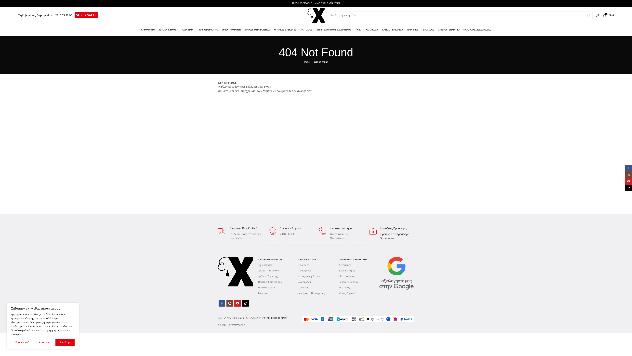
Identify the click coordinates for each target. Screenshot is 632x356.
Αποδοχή (65, 342)
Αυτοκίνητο (345, 265)
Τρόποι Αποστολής (268, 270)
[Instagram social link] (229, 303)
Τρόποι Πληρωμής (268, 276)
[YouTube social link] (237, 303)
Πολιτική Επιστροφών (270, 281)
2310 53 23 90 (63, 15)
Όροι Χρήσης (265, 265)
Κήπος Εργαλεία (347, 293)
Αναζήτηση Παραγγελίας (311, 293)
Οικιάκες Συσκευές (348, 281)
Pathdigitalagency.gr (275, 318)
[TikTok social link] (245, 303)
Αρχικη (307, 62)
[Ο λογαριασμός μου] (597, 15)
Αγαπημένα (304, 281)
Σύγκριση (303, 287)
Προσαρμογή (22, 342)
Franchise (263, 293)
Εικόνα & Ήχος (347, 270)
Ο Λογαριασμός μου (309, 276)
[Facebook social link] (222, 303)
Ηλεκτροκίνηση (347, 276)
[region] (43, 326)
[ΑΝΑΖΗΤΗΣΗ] (589, 15)
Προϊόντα (303, 265)
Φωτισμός (344, 287)
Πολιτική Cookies (267, 287)
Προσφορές (304, 270)
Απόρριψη (44, 342)
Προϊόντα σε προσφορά (394, 234)
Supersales (387, 238)
